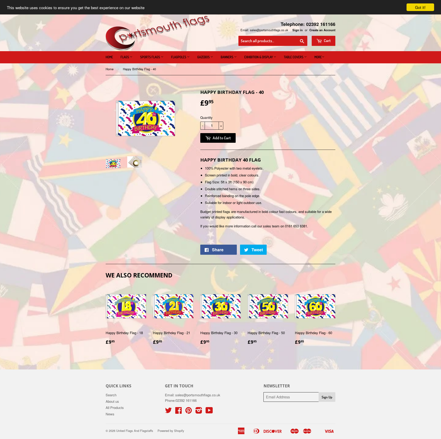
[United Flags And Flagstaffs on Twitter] (168, 411)
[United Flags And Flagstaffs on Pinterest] (188, 411)
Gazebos (203, 57)
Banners (227, 57)
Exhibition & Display (259, 57)
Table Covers (294, 57)
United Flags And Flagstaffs (134, 430)
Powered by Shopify (171, 430)
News (110, 413)
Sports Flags (150, 57)
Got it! (420, 7)
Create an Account (322, 30)
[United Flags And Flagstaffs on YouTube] (209, 411)
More (318, 57)
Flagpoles (179, 57)
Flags (125, 57)
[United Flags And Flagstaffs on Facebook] (178, 411)
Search (111, 394)
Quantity (206, 117)
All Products (115, 407)
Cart (327, 40)
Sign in (297, 30)
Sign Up (327, 397)
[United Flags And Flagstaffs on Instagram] (198, 411)
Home (109, 57)
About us (112, 401)
